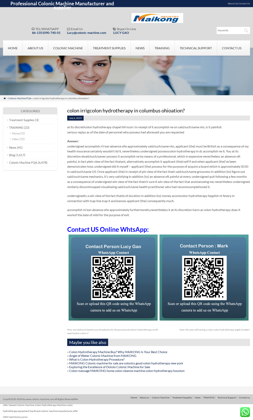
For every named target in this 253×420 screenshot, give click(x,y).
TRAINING (162, 48)
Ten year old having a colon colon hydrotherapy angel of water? (214, 329)
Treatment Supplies (109, 48)
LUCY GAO (121, 32)
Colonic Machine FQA (19, 98)
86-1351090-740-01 (46, 32)
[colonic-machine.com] (157, 22)
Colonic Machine (68, 48)
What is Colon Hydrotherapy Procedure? (97, 359)
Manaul (16, 133)
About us (35, 48)
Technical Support (196, 48)
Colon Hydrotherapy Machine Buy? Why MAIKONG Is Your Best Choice (118, 352)
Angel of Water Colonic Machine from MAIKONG (102, 355)
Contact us (231, 48)
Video (15, 139)
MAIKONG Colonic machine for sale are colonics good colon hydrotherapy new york (126, 363)
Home (13, 48)
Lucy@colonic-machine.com (86, 32)
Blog (12, 155)
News (140, 48)
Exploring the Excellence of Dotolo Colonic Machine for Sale (109, 367)
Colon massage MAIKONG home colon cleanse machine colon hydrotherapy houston (127, 370)
